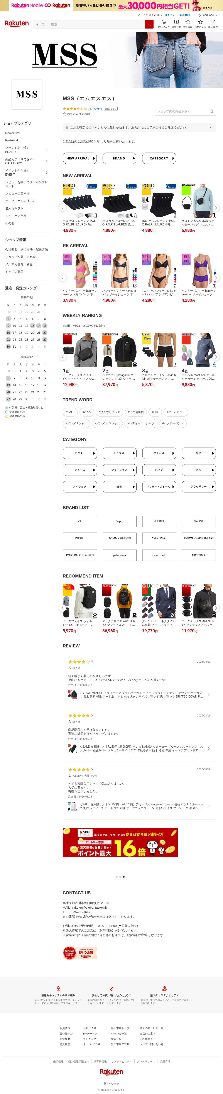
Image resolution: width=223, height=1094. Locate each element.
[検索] (149, 24)
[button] (208, 15)
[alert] (139, 127)
